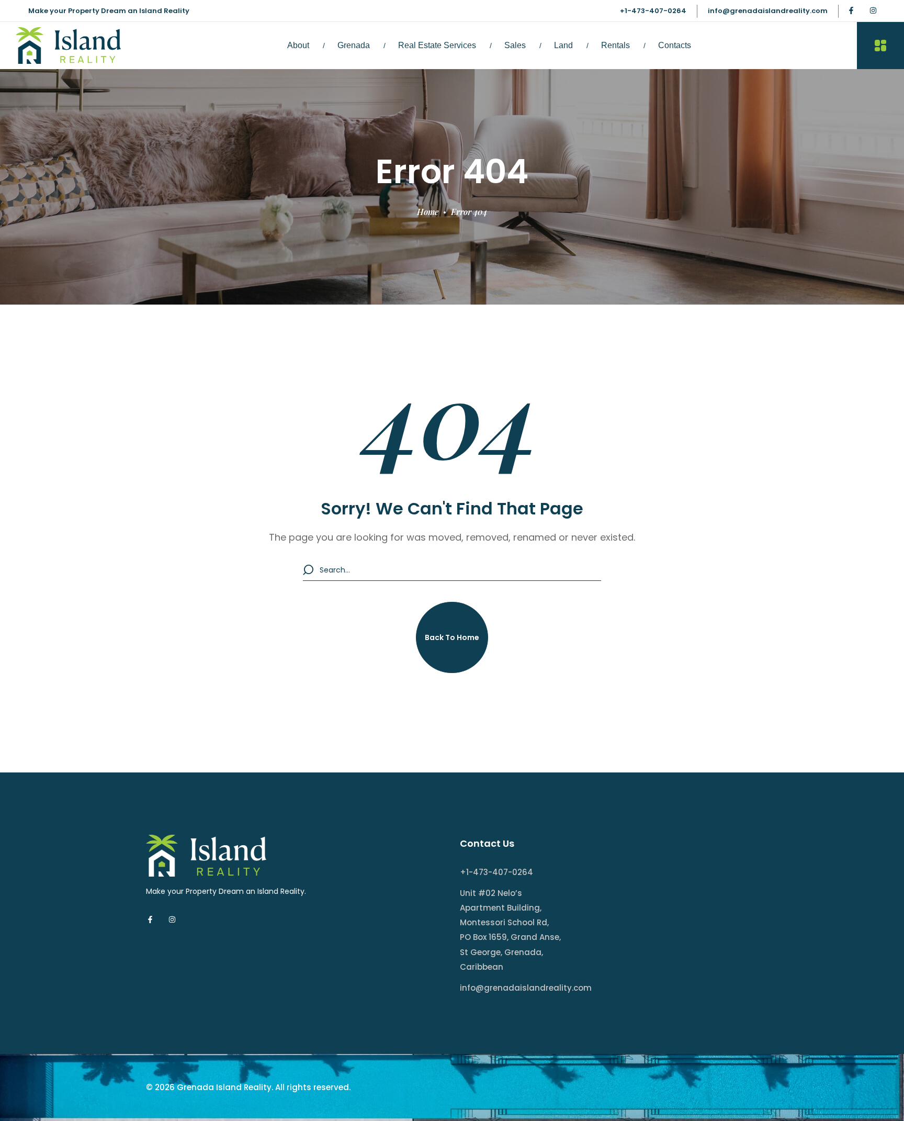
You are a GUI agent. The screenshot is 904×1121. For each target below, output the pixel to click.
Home (427, 211)
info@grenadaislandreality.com (768, 11)
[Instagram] (873, 10)
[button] (452, 637)
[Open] (880, 45)
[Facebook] (851, 10)
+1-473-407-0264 (653, 11)
